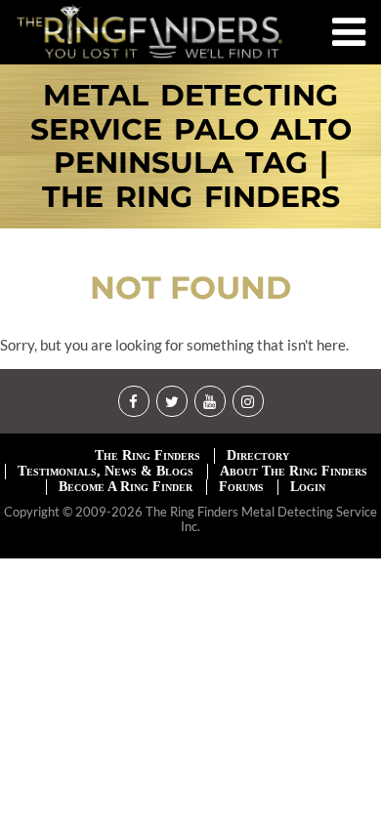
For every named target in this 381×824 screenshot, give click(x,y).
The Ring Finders (147, 455)
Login (307, 486)
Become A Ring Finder (125, 486)
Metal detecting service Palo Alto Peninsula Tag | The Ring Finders (191, 146)
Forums (241, 486)
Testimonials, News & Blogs (105, 471)
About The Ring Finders (293, 471)
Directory (258, 455)
